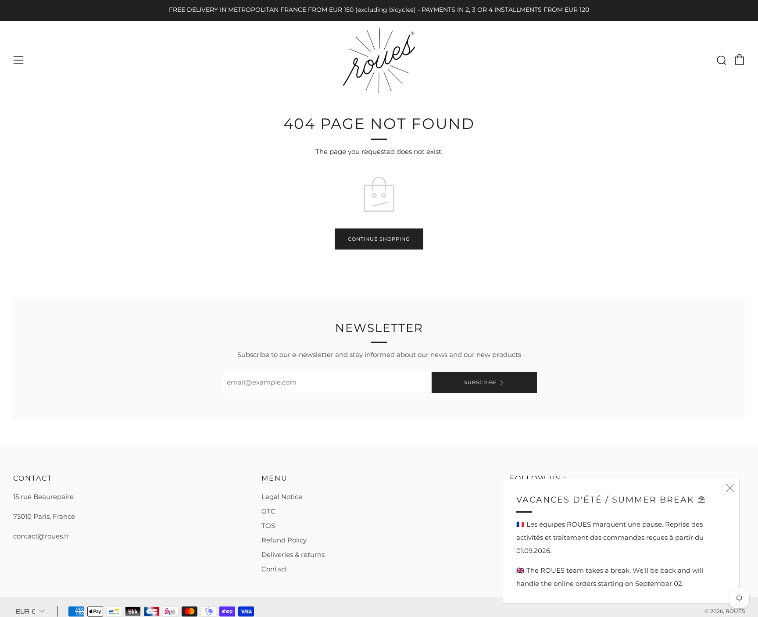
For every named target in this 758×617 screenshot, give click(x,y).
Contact (274, 569)
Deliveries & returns (293, 554)
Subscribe (480, 382)
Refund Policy (284, 540)
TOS (268, 525)
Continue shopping (379, 239)
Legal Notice (281, 496)
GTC (268, 511)
